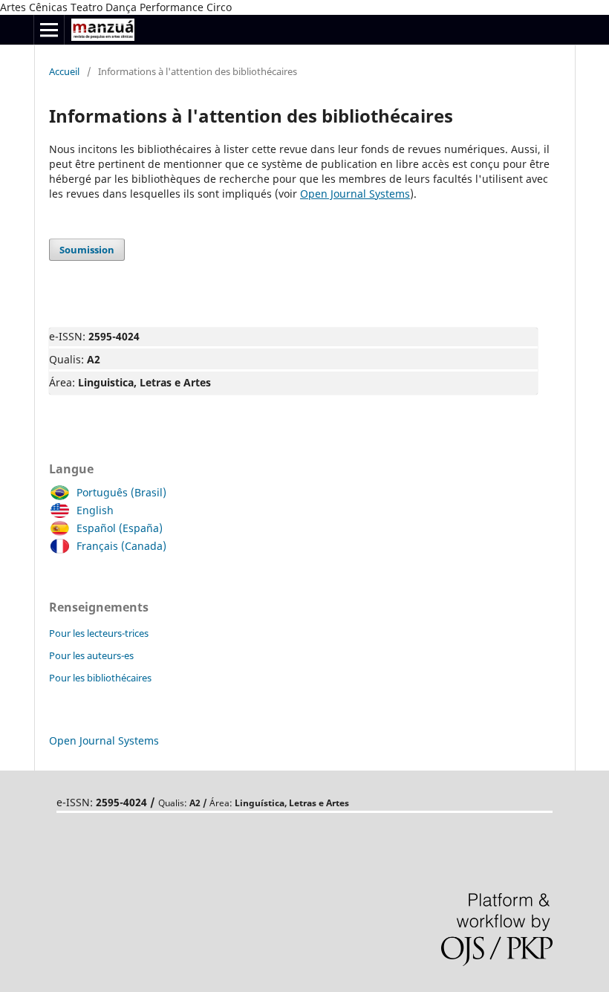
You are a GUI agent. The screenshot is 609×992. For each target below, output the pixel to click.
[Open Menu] (49, 30)
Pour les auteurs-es (91, 655)
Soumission (86, 249)
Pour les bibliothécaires (100, 677)
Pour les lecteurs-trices (99, 633)
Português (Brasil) (121, 492)
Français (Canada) (121, 546)
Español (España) (119, 528)
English (95, 510)
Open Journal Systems (355, 194)
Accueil (64, 71)
